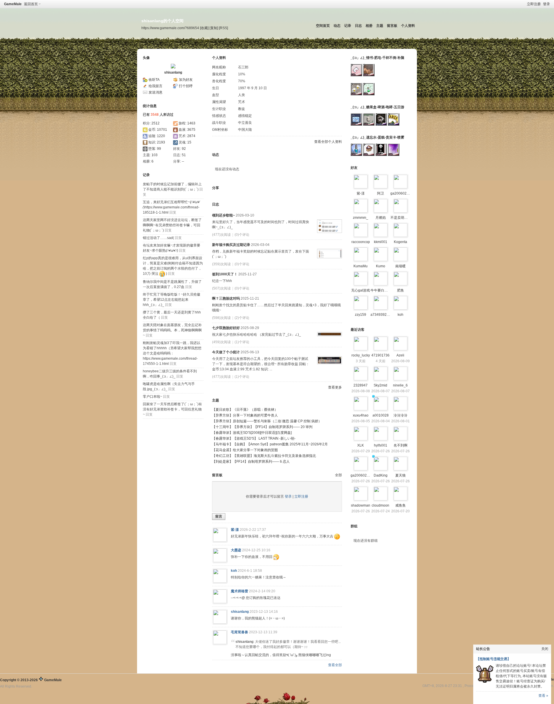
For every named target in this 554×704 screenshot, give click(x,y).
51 (184, 155)
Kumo (380, 266)
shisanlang (173, 72)
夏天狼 (400, 475)
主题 (379, 26)
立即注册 (534, 4)
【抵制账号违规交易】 (493, 659)
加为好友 (186, 80)
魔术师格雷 (239, 591)
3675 (191, 130)
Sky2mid (380, 385)
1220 (161, 136)
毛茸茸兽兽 (239, 632)
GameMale (13, 4)
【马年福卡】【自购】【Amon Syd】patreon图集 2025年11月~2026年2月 (270, 444)
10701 (162, 130)
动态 (337, 26)
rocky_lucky (360, 355)
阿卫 (380, 193)
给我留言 (155, 86)
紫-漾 (235, 530)
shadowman (360, 505)
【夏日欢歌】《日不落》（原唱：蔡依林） (245, 410)
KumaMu (360, 266)
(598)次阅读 (221, 318)
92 (184, 149)
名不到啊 (400, 445)
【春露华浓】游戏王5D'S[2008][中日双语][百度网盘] (252, 433)
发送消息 (155, 92)
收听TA (154, 80)
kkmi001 (380, 242)
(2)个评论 (242, 318)
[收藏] (204, 28)
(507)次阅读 (221, 288)
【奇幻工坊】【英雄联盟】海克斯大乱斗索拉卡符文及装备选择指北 (264, 456)
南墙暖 (400, 266)
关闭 (544, 649)
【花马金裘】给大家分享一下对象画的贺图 (245, 450)
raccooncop (360, 242)
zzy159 (360, 315)
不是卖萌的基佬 (402, 218)
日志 (358, 26)
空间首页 (323, 26)
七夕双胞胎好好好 (226, 328)
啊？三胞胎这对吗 (226, 298)
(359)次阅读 (221, 264)
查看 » (543, 696)
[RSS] (223, 28)
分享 (215, 188)
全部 (338, 475)
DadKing (381, 475)
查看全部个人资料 (328, 142)
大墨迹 (236, 550)
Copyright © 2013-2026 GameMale (31, 680)
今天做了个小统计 (226, 352)
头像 (146, 58)
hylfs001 (380, 445)
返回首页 (31, 4)
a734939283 (380, 315)
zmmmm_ (360, 218)
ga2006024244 (402, 193)
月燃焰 (380, 218)
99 (159, 149)
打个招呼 (186, 86)
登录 (546, 4)
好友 (354, 168)
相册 (369, 26)
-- (183, 161)
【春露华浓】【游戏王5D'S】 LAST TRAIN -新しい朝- (253, 438)
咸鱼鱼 (400, 505)
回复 (172, 212)
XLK (360, 445)
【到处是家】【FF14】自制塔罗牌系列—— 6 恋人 (251, 462)
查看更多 (335, 387)
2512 (155, 123)
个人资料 (408, 26)
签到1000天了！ (224, 274)
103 (154, 155)
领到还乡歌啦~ (223, 215)
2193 (161, 142)
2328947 (360, 385)
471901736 (380, 355)
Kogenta (400, 242)
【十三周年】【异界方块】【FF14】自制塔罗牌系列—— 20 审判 (262, 427)
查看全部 (335, 665)
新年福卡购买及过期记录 (231, 245)
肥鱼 (400, 290)
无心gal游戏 (360, 290)
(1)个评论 (242, 342)
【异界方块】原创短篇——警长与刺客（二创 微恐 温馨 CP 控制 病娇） (267, 421)
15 (189, 142)
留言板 (392, 26)
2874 (191, 136)
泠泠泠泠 (400, 415)
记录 (347, 26)
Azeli (400, 355)
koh (234, 571)
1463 (191, 123)
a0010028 (381, 415)
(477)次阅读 (221, 235)
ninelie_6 (400, 385)
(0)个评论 (242, 235)
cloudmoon (380, 505)
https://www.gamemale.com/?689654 (170, 28)
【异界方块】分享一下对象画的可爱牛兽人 (245, 415)
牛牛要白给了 (380, 290)
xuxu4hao (360, 415)
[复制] (213, 28)
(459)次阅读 (221, 342)
